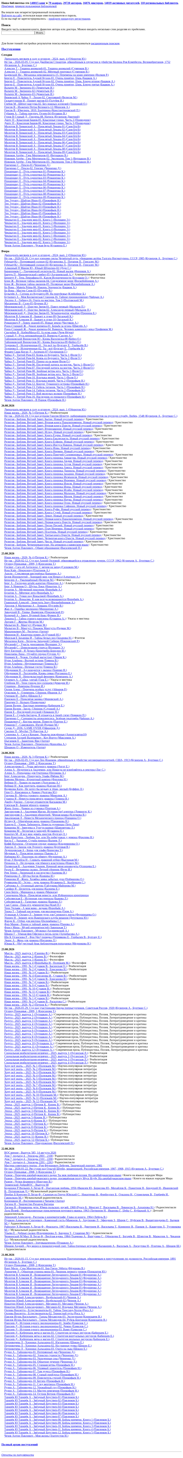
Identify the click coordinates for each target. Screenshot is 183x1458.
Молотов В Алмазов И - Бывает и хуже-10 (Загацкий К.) (38, 319)
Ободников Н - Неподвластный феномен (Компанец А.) (38, 676)
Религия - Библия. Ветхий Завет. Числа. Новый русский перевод (43, 541)
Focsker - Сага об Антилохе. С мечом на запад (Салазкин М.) (41, 567)
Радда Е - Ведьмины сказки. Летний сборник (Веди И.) (38, 869)
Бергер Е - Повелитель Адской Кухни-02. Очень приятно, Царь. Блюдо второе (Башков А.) (59, 81)
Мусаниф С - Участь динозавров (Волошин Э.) (32, 644)
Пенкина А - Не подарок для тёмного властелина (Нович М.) (41, 863)
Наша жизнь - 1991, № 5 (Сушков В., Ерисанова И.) (35, 978)
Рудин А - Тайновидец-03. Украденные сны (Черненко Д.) (39, 1358)
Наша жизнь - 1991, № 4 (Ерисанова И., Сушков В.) (35, 975)
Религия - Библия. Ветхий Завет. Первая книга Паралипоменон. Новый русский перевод (58, 518)
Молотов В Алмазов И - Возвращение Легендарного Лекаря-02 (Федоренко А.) (52, 1278)
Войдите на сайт (11, 15)
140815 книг (37, 2)
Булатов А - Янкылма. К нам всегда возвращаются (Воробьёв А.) (43, 599)
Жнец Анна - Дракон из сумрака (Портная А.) (32, 808)
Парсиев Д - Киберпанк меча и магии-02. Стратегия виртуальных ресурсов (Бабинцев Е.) (59, 1335)
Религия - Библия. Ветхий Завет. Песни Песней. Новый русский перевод (49, 525)
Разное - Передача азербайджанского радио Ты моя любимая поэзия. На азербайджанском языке (62, 1175)
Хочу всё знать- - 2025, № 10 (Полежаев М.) (31, 1094)
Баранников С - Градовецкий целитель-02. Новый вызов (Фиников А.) (47, 271)
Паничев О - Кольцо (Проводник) (25, 702)
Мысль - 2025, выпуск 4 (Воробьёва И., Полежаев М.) (37, 962)
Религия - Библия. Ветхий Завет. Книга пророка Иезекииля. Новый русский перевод (56, 477)
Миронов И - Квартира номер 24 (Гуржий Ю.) (32, 634)
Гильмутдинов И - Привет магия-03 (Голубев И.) (34, 100)
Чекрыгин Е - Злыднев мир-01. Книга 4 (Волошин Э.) (37, 229)
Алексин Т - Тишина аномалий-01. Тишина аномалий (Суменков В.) (46, 68)
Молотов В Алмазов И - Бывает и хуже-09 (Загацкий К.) (38, 316)
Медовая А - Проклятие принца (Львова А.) (31, 853)
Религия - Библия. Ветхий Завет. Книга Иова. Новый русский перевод (47, 448)
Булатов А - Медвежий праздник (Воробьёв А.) (33, 589)
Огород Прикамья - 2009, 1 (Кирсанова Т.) (30, 1011)
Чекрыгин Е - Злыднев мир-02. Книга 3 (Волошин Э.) (37, 242)
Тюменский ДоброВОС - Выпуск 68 (26, 1184)
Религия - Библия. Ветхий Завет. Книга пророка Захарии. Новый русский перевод (54, 473)
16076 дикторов (93, 2)
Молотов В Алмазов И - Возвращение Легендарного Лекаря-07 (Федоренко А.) (52, 1294)
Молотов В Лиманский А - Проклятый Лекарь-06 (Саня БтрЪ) (42, 142)
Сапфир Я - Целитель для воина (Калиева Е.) (31, 888)
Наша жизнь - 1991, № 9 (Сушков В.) (26, 985)
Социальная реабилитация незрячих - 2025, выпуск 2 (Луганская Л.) (46, 1056)
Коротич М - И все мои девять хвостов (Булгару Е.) (35, 834)
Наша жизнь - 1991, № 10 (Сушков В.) (27, 988)
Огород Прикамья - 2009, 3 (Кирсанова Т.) (30, 563)
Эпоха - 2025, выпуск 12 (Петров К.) (26, 1139)
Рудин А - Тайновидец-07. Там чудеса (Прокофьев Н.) (37, 1371)
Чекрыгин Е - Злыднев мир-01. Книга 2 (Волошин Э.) (37, 222)
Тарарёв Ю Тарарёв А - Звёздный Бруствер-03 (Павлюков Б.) (41, 1403)
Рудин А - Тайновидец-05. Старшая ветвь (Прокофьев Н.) (39, 1364)
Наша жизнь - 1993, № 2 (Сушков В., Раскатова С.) (35, 1001)
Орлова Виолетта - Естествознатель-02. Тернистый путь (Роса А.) (44, 1313)
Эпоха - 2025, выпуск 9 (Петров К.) (26, 1130)
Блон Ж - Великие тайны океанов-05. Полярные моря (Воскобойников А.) (49, 284)
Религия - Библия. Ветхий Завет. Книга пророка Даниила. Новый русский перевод (55, 470)
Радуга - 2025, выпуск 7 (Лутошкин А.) (28, 1033)
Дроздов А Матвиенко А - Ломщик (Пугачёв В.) (33, 605)
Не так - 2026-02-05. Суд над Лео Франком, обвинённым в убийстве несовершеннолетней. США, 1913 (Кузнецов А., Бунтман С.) (83, 760)
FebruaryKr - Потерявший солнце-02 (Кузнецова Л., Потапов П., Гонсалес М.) (51, 261)
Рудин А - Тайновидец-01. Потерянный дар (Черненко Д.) (39, 1352)
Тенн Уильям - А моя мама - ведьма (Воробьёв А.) (34, 908)
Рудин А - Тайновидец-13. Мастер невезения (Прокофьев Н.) (41, 1390)
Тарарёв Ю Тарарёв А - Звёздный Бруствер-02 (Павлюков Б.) (41, 1400)
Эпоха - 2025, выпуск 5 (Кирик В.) (25, 1117)
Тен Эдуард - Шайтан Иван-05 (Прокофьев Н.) (32, 213)
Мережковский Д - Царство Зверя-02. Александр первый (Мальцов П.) (47, 309)
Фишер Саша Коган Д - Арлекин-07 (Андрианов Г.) (35, 351)
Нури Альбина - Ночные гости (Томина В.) (30, 666)
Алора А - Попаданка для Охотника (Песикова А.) (35, 772)
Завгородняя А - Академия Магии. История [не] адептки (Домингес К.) (48, 811)
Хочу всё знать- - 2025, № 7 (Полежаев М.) (30, 1085)
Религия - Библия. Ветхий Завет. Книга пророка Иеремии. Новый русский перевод (55, 480)
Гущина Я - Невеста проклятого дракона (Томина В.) (36, 798)
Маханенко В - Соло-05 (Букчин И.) (26, 303)
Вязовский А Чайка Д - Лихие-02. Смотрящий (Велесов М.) (40, 97)
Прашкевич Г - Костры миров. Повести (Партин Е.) (35, 721)
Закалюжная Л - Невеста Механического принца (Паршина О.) (42, 817)
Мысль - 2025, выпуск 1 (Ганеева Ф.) (26, 953)
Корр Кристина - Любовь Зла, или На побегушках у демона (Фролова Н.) (49, 837)
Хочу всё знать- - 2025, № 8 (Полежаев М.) (30, 1088)
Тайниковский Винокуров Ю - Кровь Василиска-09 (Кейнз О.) (42, 342)
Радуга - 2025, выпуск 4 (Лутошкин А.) (28, 1024)
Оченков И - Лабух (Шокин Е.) (23, 695)
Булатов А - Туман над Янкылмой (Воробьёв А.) (33, 596)
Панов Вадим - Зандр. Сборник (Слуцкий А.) (32, 708)
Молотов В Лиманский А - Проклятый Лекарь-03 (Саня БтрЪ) (42, 132)
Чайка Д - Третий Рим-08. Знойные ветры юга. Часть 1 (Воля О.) (43, 371)
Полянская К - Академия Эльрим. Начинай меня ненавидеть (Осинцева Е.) (50, 866)
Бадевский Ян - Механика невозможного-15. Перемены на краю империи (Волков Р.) (56, 74)
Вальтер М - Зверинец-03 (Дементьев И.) (29, 94)
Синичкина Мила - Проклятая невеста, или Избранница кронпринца (46, 895)
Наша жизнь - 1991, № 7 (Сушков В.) (26, 982)
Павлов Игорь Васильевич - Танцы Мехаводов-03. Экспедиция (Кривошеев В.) (53, 1316)
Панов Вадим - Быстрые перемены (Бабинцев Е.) (34, 705)
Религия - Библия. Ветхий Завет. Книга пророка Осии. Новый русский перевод (53, 502)
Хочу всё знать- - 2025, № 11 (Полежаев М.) (30, 1098)
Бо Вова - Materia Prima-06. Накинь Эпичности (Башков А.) (40, 287)
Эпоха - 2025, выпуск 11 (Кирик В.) (26, 1136)
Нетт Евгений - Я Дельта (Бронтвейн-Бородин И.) (34, 650)
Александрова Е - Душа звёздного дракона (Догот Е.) (36, 766)
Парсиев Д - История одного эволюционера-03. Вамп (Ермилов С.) (45, 1329)
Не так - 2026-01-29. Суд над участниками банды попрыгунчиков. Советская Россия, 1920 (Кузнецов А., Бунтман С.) (75, 1007)
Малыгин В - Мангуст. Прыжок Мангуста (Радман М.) (37, 628)
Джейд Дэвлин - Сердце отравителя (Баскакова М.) (35, 801)
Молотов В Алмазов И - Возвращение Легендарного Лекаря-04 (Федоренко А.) (52, 1284)
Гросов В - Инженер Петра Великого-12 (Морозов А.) (37, 107)
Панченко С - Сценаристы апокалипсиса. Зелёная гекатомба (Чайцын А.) (49, 718)
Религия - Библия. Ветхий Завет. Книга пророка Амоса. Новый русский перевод (53, 467)
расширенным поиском (105, 43)
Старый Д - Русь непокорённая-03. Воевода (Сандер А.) (38, 335)
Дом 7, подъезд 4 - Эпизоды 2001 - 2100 (28, 1155)
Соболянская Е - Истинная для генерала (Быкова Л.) (36, 898)
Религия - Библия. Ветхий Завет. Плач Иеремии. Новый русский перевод (49, 528)
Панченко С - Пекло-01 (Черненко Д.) (27, 165)
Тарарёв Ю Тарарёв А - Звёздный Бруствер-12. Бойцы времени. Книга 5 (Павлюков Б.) (57, 1432)
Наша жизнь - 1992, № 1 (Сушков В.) (26, 998)
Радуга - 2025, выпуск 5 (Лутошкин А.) (28, 1027)
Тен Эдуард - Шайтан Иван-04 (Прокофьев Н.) (32, 210)
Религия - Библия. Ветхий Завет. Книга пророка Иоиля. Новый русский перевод (53, 483)
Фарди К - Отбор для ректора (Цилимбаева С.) (32, 921)
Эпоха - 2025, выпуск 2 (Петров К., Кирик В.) (32, 1107)
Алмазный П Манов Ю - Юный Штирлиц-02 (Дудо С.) (37, 268)
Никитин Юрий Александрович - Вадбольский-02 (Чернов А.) (42, 1300)
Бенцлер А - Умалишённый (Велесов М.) (29, 579)
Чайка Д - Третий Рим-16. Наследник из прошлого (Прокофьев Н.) (44, 396)
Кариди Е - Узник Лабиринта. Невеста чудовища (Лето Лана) (41, 824)
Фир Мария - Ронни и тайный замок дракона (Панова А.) (39, 924)
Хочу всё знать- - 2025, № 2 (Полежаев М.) (30, 1069)
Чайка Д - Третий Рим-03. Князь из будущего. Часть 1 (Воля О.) (42, 354)
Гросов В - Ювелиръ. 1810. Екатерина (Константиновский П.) (42, 110)
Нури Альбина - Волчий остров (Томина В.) (31, 660)
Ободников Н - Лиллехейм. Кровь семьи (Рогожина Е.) (38, 673)
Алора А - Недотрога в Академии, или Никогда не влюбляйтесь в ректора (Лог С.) (54, 769)
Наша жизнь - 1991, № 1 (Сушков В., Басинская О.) (35, 966)
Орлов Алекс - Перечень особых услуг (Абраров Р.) (35, 689)
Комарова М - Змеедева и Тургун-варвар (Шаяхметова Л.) (39, 827)
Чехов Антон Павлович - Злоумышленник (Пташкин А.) (38, 1242)
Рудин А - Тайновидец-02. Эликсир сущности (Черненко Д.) (41, 1355)
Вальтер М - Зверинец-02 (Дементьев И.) (29, 90)
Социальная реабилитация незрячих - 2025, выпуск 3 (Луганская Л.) (46, 1059)
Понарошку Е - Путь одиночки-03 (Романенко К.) (34, 177)
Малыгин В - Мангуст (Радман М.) (25, 625)
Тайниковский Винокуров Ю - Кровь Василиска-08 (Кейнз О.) (42, 338)
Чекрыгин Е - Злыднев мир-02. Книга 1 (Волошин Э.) (37, 235)
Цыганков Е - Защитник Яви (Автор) (27, 740)
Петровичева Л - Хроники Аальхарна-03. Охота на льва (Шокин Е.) (45, 1348)
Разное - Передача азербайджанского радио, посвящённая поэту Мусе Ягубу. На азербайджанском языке (67, 1178)
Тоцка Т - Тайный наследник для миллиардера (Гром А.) (38, 911)
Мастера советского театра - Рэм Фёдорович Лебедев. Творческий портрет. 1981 (53, 1165)
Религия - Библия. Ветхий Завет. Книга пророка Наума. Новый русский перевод (53, 499)
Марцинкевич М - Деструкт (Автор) (26, 631)
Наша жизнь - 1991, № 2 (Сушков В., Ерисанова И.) (35, 969)
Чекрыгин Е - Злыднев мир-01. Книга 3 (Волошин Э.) (37, 226)
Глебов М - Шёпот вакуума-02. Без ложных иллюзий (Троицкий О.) (45, 103)
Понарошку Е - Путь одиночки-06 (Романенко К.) (34, 187)
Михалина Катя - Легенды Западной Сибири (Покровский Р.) (42, 641)
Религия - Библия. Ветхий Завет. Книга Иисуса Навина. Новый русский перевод (53, 444)
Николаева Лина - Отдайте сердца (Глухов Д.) (32, 653)
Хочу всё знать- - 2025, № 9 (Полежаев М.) (30, 1091)
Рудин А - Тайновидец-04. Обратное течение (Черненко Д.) (40, 1361)
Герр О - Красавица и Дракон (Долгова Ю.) (30, 792)
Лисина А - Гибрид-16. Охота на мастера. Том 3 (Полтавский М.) (44, 300)
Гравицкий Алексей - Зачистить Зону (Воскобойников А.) (39, 602)
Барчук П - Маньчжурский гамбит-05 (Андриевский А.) (38, 274)
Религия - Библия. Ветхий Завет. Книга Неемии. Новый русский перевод (49, 451)
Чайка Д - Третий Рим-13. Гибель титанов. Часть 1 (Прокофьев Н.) (44, 387)
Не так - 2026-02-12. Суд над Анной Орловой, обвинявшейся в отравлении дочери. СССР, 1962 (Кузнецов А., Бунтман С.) (79, 560)
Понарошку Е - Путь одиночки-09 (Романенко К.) (34, 197)
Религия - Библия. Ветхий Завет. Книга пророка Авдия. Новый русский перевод (53, 461)
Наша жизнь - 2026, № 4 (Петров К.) (26, 557)
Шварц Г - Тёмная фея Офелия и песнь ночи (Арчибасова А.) (41, 933)
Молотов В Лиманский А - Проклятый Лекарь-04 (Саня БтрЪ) (42, 136)
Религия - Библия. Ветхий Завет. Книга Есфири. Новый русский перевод (49, 441)
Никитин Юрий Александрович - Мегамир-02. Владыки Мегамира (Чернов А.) (52, 1306)
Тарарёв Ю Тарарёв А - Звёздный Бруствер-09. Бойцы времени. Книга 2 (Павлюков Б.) (57, 1422)
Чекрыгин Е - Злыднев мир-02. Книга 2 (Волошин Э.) (37, 239)
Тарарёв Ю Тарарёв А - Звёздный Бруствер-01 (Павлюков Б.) (41, 1397)
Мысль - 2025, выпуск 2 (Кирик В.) (25, 956)
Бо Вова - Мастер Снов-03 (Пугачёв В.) (28, 290)
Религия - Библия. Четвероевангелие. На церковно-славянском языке (46, 544)
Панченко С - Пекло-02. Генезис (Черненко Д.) (32, 168)
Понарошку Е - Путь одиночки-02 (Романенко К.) (34, 174)
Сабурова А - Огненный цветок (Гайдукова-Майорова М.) (39, 885)
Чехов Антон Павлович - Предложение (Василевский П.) (39, 1143)
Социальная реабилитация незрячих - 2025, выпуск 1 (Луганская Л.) (46, 1053)
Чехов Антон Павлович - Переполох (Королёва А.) (35, 744)
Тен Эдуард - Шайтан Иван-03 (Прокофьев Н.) (32, 206)
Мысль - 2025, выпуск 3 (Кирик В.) (25, 959)
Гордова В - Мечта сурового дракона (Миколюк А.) (35, 795)
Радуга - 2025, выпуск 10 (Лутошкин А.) (29, 1043)
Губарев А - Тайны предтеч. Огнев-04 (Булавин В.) (35, 113)
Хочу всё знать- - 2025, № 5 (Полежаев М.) (30, 1078)
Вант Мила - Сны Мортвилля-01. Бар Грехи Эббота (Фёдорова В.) (44, 1268)
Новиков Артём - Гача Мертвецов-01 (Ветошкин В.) (36, 155)
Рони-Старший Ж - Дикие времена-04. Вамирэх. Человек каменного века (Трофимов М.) (58, 329)
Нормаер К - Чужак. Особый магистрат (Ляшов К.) (35, 657)
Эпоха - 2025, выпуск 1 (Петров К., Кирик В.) (32, 1104)
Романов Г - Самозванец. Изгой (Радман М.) (31, 724)
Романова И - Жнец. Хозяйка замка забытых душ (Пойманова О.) (44, 879)
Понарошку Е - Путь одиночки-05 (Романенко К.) (34, 184)
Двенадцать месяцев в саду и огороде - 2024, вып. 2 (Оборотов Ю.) (45, 255)
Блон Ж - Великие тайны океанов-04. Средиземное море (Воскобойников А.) (51, 280)
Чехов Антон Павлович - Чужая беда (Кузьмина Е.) (35, 245)
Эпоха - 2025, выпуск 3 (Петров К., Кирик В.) (32, 1110)
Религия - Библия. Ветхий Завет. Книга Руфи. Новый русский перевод (47, 509)
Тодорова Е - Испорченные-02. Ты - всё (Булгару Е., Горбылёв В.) (44, 348)
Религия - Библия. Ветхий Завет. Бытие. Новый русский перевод (44, 419)
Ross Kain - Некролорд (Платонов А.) (27, 570)
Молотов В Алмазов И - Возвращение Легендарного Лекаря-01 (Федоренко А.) (52, 1274)
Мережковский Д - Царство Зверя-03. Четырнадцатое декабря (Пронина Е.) (50, 313)
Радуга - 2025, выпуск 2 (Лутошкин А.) (28, 1017)
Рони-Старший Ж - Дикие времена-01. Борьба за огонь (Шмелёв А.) (45, 325)
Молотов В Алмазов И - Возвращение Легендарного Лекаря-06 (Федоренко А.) (52, 1290)
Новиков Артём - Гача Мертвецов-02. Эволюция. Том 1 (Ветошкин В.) (47, 158)
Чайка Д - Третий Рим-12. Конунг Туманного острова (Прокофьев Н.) (46, 383)
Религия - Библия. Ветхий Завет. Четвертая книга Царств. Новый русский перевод (54, 538)
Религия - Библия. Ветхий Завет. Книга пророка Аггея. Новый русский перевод (53, 464)
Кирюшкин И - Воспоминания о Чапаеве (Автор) (34, 1200)
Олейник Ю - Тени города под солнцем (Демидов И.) (37, 682)
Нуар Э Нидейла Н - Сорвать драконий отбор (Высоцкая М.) (41, 859)
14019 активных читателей (121, 2)
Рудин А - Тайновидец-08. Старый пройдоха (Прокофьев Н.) (41, 1374)
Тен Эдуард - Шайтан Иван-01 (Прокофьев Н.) (32, 200)
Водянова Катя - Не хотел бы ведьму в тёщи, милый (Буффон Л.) (43, 789)
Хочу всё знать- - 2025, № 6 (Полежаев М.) (30, 1081)
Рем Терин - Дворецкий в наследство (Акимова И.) (35, 872)
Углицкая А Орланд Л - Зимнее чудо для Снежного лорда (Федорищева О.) (50, 914)
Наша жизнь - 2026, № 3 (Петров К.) (26, 756)
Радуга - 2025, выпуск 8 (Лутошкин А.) (28, 1036)
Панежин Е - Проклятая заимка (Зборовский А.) (33, 699)
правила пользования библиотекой (35, 6)
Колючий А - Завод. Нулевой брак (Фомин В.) (32, 615)
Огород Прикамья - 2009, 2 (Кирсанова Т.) (30, 763)
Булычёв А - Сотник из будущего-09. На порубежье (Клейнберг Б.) (45, 293)
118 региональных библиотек (159, 2)
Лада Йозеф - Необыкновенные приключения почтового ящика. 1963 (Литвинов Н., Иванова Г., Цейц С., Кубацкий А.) (77, 1210)
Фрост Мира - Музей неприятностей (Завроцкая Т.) (35, 927)
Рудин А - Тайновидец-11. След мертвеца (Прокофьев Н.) (39, 1384)
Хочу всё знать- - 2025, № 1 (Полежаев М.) (30, 1065)
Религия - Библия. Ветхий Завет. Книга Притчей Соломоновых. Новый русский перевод (58, 454)
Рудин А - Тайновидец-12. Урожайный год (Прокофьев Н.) (40, 1387)
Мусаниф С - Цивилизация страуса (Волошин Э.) (34, 647)
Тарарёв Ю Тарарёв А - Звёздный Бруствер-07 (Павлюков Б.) (41, 1416)
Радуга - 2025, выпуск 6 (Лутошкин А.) (28, 1030)
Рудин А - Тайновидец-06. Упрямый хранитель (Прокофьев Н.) (42, 1368)
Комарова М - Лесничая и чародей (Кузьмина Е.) (34, 830)
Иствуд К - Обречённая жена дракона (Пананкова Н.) (36, 821)
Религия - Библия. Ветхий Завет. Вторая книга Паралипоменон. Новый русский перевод (58, 422)
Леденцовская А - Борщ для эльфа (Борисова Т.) (33, 850)
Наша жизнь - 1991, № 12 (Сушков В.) (27, 995)
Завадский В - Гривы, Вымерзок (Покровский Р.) (34, 612)
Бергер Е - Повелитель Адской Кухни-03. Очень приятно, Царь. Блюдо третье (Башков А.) (59, 84)
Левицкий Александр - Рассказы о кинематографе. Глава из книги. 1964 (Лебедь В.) (55, 1217)
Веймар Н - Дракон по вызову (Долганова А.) (32, 782)
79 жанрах (55, 2)
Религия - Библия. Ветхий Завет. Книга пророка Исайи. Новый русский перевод (53, 489)
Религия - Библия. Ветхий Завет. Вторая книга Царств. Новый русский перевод (53, 425)
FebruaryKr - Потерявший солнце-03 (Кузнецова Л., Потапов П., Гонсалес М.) (51, 264)
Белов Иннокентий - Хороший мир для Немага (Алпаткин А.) (42, 576)
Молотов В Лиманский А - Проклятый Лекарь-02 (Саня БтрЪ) (42, 129)
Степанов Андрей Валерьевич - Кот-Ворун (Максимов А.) (40, 737)
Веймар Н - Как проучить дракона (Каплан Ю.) (33, 785)
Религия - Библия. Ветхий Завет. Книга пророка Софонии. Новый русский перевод (55, 506)
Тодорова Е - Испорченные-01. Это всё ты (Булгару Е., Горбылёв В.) (46, 345)
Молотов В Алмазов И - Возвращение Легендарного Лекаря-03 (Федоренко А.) (52, 1281)
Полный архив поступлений (19, 1444)
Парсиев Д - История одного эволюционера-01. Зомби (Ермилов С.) (46, 1323)
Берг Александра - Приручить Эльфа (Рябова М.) (34, 776)
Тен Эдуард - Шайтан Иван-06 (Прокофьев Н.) (32, 216)
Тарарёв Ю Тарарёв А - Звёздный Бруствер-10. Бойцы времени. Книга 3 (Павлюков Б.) (57, 1426)
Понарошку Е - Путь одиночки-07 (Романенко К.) (34, 190)
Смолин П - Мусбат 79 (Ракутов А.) (26, 731)
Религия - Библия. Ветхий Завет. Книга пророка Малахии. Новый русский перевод (55, 493)
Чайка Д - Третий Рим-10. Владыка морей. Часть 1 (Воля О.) (41, 377)
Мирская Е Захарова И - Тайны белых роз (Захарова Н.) (38, 637)
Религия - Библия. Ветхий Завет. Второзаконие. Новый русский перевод (48, 428)
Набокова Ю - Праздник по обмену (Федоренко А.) (35, 856)
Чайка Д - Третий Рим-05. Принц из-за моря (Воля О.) (37, 361)
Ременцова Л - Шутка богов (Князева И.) (29, 875)
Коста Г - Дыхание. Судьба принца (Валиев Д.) (33, 840)
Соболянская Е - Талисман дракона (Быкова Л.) (33, 901)
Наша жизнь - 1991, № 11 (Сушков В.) (27, 991)
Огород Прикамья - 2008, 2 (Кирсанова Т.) (30, 1265)
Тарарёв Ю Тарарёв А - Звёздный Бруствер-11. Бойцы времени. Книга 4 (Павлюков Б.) (57, 1429)
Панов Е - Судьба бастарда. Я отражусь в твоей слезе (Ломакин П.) (45, 715)
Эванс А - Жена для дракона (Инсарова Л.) (30, 940)
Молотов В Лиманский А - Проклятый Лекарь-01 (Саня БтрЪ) (42, 126)
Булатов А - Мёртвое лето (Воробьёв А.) (28, 592)
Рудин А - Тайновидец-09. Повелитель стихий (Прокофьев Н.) (42, 1377)
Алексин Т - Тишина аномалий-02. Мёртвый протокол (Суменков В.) (46, 71)
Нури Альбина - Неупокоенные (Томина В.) (31, 663)
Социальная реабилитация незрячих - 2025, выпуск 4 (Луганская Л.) (46, 1062)
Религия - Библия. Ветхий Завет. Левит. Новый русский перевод (43, 515)
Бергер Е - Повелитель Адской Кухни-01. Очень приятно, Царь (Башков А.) (50, 78)
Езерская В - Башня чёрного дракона (26, 805)
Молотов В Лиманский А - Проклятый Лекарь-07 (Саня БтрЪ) (42, 145)
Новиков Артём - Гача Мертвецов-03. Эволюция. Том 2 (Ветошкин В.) (47, 161)
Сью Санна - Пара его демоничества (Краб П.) (32, 904)
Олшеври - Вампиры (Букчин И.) (24, 686)
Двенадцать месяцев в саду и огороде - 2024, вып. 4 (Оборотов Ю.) (45, 58)
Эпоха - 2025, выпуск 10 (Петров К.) (26, 1133)
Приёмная (7, 6)
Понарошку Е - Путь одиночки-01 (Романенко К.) (34, 171)
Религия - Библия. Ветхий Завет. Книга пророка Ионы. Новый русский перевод (53, 486)
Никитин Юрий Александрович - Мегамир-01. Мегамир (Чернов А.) (46, 1303)
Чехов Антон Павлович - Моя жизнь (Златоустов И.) (36, 1435)
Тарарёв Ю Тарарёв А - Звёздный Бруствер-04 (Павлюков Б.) (41, 1406)
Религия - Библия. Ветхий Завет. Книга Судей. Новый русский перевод (48, 512)
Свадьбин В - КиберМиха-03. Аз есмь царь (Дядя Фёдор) (39, 332)
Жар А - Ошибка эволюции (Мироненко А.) (31, 608)
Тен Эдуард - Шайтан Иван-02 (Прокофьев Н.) (32, 203)
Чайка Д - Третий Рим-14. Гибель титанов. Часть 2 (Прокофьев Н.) (44, 390)
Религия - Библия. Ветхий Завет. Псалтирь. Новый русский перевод (46, 531)
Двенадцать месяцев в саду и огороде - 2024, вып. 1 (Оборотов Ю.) (45, 409)
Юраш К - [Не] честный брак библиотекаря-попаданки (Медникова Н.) (47, 943)
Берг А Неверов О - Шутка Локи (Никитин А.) (33, 586)
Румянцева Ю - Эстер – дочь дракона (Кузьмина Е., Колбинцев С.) (44, 882)
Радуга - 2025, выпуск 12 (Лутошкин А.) (29, 1049)
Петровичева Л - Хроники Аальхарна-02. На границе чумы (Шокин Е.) (48, 1345)
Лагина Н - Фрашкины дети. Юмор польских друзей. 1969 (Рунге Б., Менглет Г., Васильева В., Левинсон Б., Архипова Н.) (79, 1207)
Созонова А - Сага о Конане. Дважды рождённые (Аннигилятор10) (45, 734)
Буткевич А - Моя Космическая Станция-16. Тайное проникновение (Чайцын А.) (54, 297)
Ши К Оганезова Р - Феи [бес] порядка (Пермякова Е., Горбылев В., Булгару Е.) (53, 937)
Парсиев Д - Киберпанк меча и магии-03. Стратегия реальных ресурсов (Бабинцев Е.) (56, 1339)
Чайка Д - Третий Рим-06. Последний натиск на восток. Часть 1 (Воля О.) (49, 364)
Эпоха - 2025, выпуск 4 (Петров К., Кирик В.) (32, 1114)
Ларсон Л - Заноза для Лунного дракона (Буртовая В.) (37, 846)
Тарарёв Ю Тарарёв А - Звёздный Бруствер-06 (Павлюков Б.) (41, 1413)
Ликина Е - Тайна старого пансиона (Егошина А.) (35, 618)
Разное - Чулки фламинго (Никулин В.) (28, 1181)
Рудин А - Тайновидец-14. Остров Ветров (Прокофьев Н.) (39, 1393)
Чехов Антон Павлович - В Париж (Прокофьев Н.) (35, 400)
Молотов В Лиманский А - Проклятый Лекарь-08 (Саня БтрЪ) (42, 148)
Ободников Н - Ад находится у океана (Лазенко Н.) (35, 670)
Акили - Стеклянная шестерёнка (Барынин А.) (32, 573)
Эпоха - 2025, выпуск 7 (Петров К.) (26, 1123)
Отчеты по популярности (17, 1454)
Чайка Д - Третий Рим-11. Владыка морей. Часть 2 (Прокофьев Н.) (44, 380)
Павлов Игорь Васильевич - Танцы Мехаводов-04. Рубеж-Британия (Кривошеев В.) (55, 1319)
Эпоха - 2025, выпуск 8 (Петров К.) (26, 1127)
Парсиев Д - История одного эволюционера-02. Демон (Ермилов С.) (46, 1326)
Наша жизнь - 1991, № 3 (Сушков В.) (26, 972)
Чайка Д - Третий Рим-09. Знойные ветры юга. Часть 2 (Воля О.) (43, 374)
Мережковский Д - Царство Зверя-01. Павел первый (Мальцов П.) (44, 306)
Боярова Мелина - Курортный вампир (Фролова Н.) (35, 779)
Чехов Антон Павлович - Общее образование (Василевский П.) (43, 547)
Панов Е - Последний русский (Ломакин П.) (31, 711)
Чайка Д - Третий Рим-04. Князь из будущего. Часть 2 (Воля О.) (42, 358)
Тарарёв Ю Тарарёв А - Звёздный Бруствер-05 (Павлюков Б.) (41, 1409)
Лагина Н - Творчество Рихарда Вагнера (29, 1204)
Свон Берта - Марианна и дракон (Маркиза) (31, 892)
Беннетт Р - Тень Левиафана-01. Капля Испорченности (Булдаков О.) (46, 277)
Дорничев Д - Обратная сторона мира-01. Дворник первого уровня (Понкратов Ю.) (55, 1271)
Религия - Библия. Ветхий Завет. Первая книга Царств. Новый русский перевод (53, 522)
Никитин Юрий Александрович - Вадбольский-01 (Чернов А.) (42, 1297)
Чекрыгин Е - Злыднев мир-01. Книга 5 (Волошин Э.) (37, 232)
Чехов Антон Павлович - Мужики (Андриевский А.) (36, 930)
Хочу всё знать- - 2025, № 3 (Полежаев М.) (30, 1072)
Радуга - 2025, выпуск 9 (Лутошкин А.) (28, 1040)
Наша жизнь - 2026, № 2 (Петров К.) (26, 1004)
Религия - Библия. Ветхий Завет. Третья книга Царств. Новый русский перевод (52, 535)
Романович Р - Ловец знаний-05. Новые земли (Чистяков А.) (41, 322)
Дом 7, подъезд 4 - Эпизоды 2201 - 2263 (28, 1162)
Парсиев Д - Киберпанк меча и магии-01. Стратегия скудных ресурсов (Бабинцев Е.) (56, 1332)
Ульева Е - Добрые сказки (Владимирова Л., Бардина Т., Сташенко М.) (47, 1233)
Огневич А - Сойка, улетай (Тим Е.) (26, 679)
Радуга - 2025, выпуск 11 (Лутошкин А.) (28, 1046)
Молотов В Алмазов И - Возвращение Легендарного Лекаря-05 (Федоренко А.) (52, 1287)
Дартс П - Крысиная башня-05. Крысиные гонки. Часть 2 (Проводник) (47, 119)
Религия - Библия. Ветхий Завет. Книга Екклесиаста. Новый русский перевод (52, 438)
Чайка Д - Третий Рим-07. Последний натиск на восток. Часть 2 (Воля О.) (49, 367)
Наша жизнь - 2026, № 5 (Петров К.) (26, 412)
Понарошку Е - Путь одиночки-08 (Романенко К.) (34, 193)
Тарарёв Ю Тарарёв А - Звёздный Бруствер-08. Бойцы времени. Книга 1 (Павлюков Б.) (57, 1419)
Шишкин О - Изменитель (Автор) (25, 747)
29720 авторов (72, 2)
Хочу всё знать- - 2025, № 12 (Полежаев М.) (31, 1101)
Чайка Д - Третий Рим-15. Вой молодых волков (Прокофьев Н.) (42, 393)
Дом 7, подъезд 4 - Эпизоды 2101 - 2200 (28, 1159)
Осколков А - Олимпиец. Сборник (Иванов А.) (33, 692)
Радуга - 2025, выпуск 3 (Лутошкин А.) (28, 1020)
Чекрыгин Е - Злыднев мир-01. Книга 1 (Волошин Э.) (37, 219)
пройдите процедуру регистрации (69, 18)
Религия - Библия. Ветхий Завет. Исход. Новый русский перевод (43, 432)
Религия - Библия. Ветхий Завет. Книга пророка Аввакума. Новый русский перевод (55, 457)
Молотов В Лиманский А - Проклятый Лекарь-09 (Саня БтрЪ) (42, 152)
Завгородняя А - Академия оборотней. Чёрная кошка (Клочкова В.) (45, 814)
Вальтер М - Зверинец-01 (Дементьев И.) (29, 87)
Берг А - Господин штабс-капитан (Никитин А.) (33, 583)
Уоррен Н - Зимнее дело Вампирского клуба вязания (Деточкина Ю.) (46, 917)
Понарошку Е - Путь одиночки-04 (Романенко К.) (34, 181)
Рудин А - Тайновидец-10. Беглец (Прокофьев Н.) (34, 1381)
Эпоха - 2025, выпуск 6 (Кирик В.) (25, 1120)
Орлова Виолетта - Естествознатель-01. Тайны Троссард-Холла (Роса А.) (48, 1310)
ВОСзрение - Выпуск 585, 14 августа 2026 (30, 1152)
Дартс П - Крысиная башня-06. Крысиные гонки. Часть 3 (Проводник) (47, 123)
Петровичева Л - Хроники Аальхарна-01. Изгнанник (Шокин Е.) (44, 1342)
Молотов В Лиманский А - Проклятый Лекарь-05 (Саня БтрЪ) (42, 139)
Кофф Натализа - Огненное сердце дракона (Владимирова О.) (42, 843)
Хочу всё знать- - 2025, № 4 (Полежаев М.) (30, 1075)
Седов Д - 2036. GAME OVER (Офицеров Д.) (32, 728)
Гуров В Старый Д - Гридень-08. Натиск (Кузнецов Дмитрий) (42, 116)
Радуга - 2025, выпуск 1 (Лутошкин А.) (28, 1014)
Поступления (11, 49)
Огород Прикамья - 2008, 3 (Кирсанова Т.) (30, 1171)
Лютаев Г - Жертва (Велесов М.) (24, 621)
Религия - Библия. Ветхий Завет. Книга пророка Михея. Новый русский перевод (53, 496)
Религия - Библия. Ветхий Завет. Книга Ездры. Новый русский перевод (48, 435)
